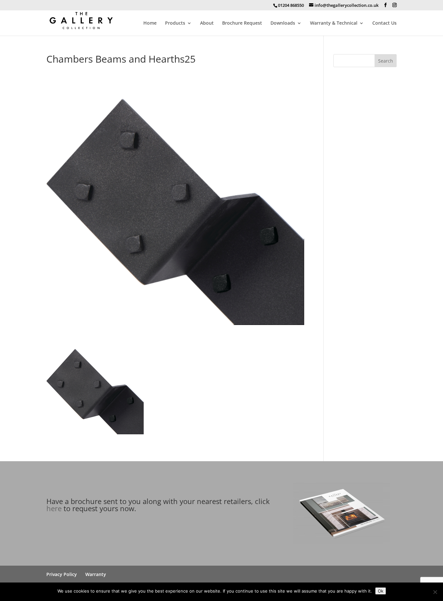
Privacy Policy (61, 574)
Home (150, 23)
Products (175, 23)
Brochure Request (242, 23)
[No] (435, 592)
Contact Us (384, 23)
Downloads (282, 23)
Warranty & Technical (333, 23)
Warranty (95, 574)
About (207, 23)
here (54, 508)
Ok (380, 591)
